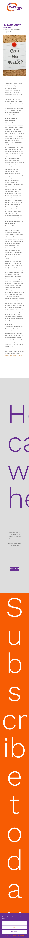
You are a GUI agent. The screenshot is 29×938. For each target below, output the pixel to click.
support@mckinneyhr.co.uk (13, 355)
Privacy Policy (16, 935)
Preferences (14, 931)
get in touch (14, 568)
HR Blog (9, 32)
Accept (14, 923)
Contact (22, 935)
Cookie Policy (8, 935)
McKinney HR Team (11, 29)
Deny (14, 927)
